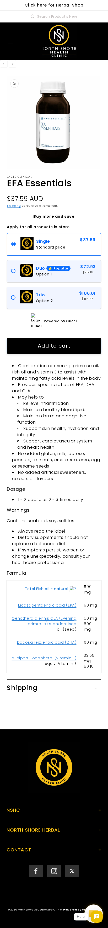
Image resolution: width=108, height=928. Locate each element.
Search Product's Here (57, 16)
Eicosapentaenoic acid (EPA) (47, 605)
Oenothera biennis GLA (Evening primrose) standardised (44, 621)
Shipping (14, 206)
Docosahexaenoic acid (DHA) (47, 642)
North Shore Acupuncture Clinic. (40, 909)
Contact (54, 849)
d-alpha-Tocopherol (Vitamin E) (44, 658)
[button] (10, 41)
